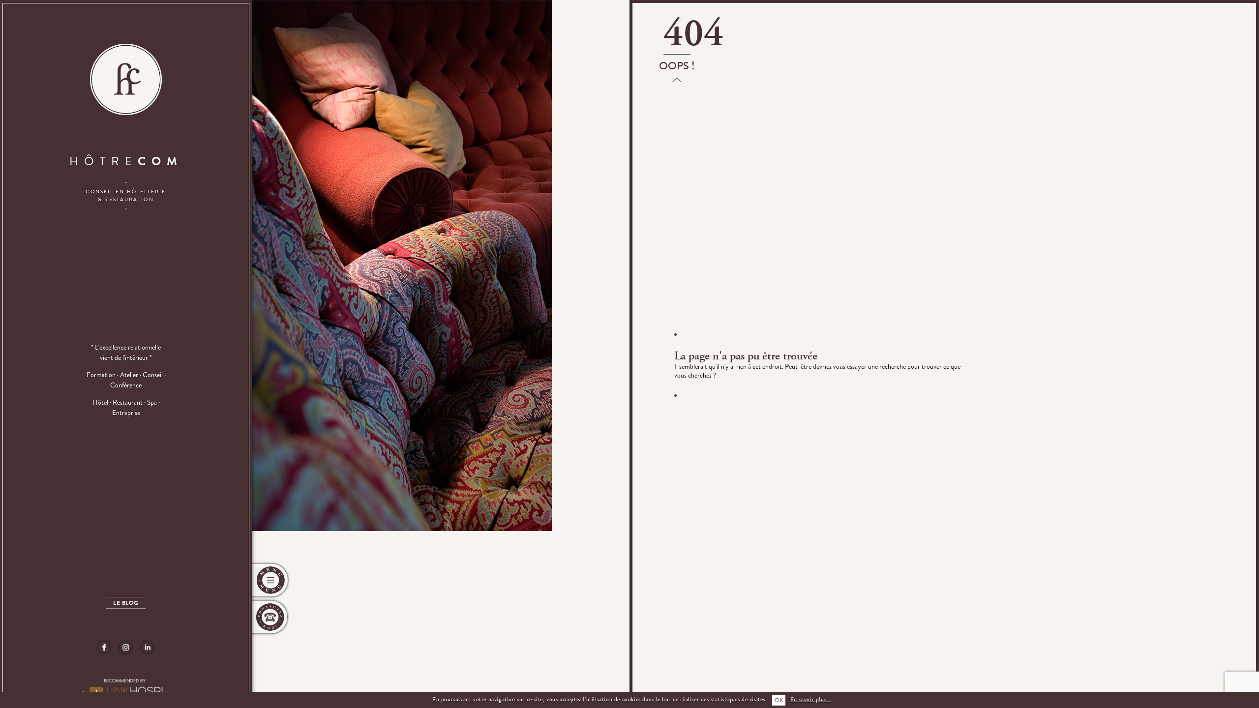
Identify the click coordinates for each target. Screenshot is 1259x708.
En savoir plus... (811, 699)
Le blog (125, 603)
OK (779, 700)
